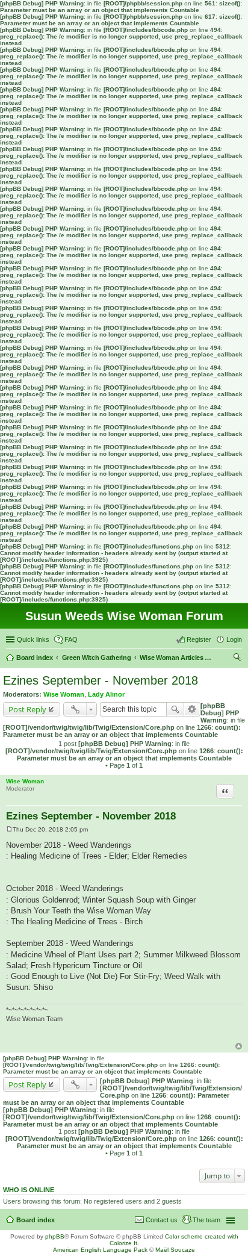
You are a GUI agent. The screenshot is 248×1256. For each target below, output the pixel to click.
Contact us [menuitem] (162, 1219)
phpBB (54, 1236)
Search (175, 709)
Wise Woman (63, 694)
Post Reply (27, 709)
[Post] (9, 829)
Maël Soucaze (175, 1249)
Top (238, 1046)
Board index (35, 1219)
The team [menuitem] (206, 1219)
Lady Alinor (106, 694)
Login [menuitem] (234, 639)
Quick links (33, 639)
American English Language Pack (100, 1249)
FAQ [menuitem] (71, 639)
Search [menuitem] (237, 659)
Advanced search (192, 709)
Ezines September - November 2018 (100, 680)
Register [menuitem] (199, 639)
